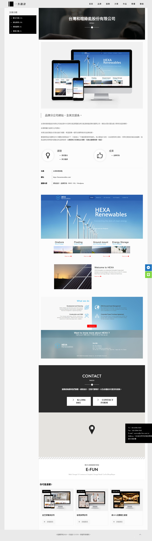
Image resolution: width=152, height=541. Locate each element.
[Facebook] (134, 537)
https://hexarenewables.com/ (62, 177)
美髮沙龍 (16, 31)
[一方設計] (17, 3)
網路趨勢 (16, 27)
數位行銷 (16, 18)
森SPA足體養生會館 (119, 515)
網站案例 (16, 22)
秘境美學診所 (82, 515)
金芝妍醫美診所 (48, 515)
